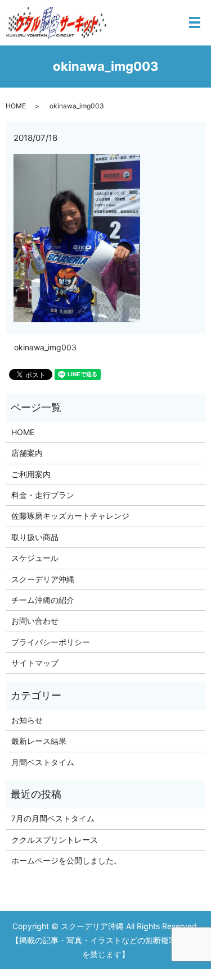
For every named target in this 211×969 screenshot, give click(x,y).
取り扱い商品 (35, 537)
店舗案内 (27, 453)
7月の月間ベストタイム (53, 818)
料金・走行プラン (42, 495)
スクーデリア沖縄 (42, 579)
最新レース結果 (38, 741)
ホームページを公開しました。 (66, 860)
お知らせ (27, 720)
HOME (16, 106)
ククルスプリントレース (54, 839)
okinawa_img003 (45, 347)
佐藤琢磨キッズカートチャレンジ (70, 515)
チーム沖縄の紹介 (42, 600)
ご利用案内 (31, 474)
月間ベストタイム (42, 762)
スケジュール (35, 558)
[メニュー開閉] (194, 22)
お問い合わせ (35, 620)
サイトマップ (35, 663)
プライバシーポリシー (50, 642)
